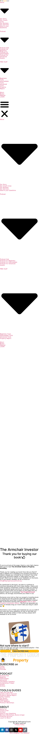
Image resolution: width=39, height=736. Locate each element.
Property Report (3, 87)
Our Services (4, 25)
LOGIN (2, 97)
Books (2, 94)
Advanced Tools (3, 85)
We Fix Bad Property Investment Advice (18, 602)
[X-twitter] (16, 730)
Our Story (3, 19)
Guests (2, 58)
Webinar (3, 95)
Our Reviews (4, 23)
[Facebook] (7, 730)
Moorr (2, 92)
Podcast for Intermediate (4, 53)
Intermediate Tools (4, 82)
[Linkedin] (2, 730)
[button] (4, 109)
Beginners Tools (3, 79)
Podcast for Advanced (4, 56)
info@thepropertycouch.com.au (11, 581)
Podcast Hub (4, 48)
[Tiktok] (25, 730)
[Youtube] (20, 730)
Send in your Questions (4, 26)
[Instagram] (11, 730)
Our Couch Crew (3, 21)
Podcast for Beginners (4, 50)
